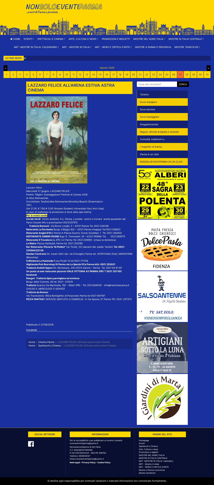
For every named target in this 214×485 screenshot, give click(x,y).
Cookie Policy (103, 462)
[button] (29, 39)
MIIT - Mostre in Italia (149, 464)
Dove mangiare (148, 102)
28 (186, 74)
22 (146, 74)
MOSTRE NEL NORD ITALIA (152, 455)
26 (173, 74)
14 (93, 74)
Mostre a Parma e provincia (153, 47)
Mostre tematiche (147, 473)
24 (160, 74)
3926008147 (84, 456)
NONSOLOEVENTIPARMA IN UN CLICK (161, 161)
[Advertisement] (148, 12)
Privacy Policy (89, 462)
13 (87, 74)
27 (180, 74)
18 (120, 74)
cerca (183, 84)
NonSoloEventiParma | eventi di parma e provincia (65, 8)
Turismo (144, 94)
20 (133, 74)
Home (16, 38)
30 (200, 74)
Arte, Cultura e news (148, 449)
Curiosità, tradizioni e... (152, 139)
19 (127, 74)
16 (107, 74)
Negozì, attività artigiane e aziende (159, 131)
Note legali (75, 462)
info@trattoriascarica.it (116, 285)
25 (167, 74)
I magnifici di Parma (151, 146)
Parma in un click (149, 154)
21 (140, 74)
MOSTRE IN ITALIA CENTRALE (153, 458)
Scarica (41, 285)
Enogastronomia (149, 124)
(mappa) (97, 229)
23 (153, 74)
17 (113, 74)
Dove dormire (147, 109)
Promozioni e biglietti (116, 38)
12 (80, 74)
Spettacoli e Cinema (148, 446)
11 (73, 74)
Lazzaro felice (34, 187)
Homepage (144, 440)
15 (100, 74)
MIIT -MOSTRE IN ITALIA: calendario (156, 461)
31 (207, 74)
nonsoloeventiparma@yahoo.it (84, 443)
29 (193, 74)
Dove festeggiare (149, 116)
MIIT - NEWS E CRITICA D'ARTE (154, 467)
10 (67, 74)
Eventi (142, 443)
